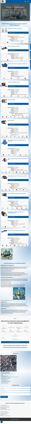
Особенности (26, 327)
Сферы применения (11, 327)
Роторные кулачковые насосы (14, 82)
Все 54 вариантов (11, 331)
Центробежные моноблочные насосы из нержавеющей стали (16, 212)
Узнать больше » (12, 32)
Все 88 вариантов (18, 331)
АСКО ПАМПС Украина (4, 383)
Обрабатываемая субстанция (19, 328)
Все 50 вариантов (26, 331)
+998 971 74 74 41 (4, 405)
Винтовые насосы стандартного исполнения (16, 230)
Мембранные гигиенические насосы (15, 28)
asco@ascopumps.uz (4, 379)
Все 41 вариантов (3, 331)
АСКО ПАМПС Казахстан (5, 382)
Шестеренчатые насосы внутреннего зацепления (17, 63)
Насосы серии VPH (11, 99)
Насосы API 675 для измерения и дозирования (17, 193)
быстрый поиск (30, 65)
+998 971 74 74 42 (4, 411)
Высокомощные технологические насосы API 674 (17, 175)
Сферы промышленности (4, 328)
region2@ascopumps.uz (6, 412)
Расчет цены (30, 46)
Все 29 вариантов (15, 339)
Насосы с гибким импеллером (14, 46)
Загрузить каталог (30, 54)
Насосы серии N (11, 120)
